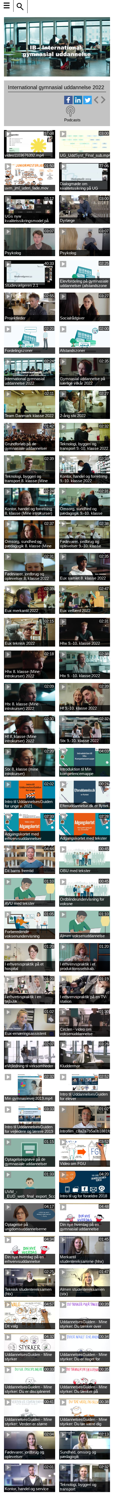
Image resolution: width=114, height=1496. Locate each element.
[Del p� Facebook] (68, 103)
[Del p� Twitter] (87, 103)
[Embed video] (99, 99)
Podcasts (72, 120)
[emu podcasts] (70, 111)
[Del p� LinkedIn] (78, 103)
